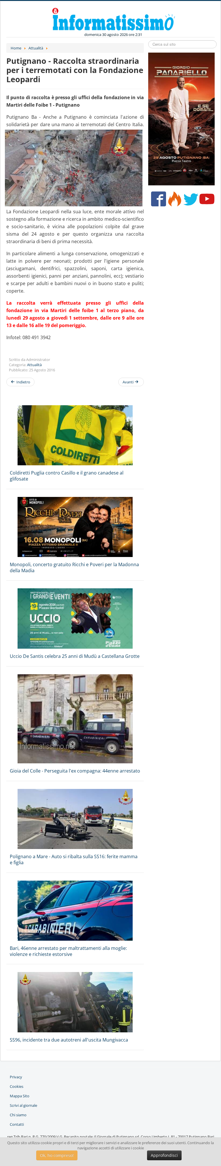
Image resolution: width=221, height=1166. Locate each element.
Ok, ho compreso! (57, 1155)
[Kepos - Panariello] (181, 118)
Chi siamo (18, 1114)
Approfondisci (164, 1155)
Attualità (34, 364)
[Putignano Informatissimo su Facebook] (157, 201)
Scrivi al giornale (23, 1105)
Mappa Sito (19, 1095)
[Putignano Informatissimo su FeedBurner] (173, 201)
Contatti (17, 1124)
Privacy (16, 1076)
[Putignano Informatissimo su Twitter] (189, 201)
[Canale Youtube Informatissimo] (205, 201)
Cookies (16, 1086)
